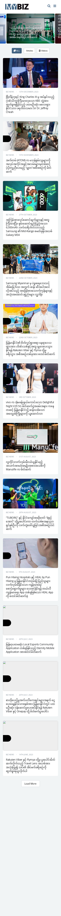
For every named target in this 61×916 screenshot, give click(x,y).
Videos (44, 51)
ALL (18, 51)
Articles (29, 51)
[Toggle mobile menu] (55, 5)
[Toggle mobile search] (49, 5)
